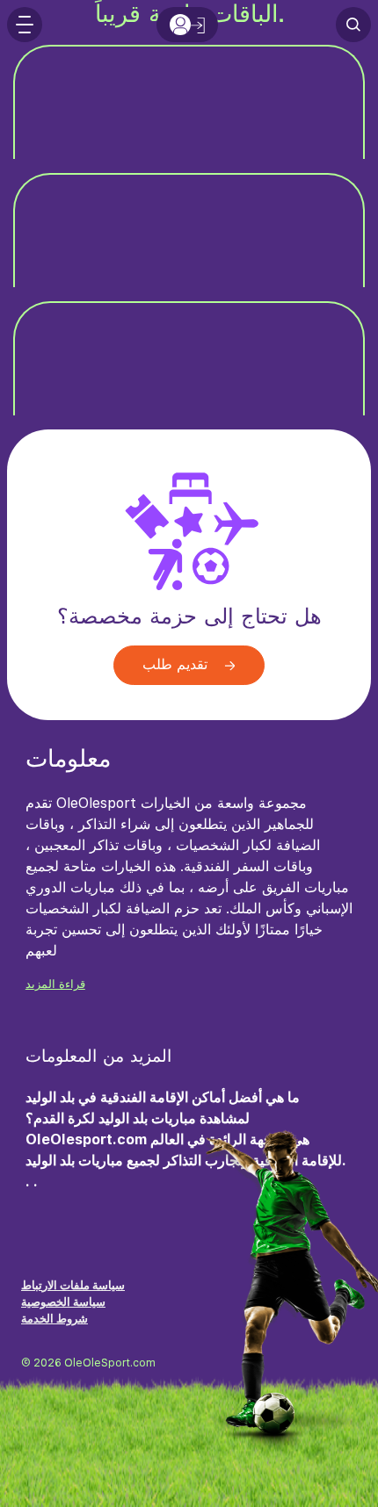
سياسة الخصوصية (63, 1302)
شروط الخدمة (54, 1318)
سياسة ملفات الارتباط (73, 1285)
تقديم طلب (177, 665)
